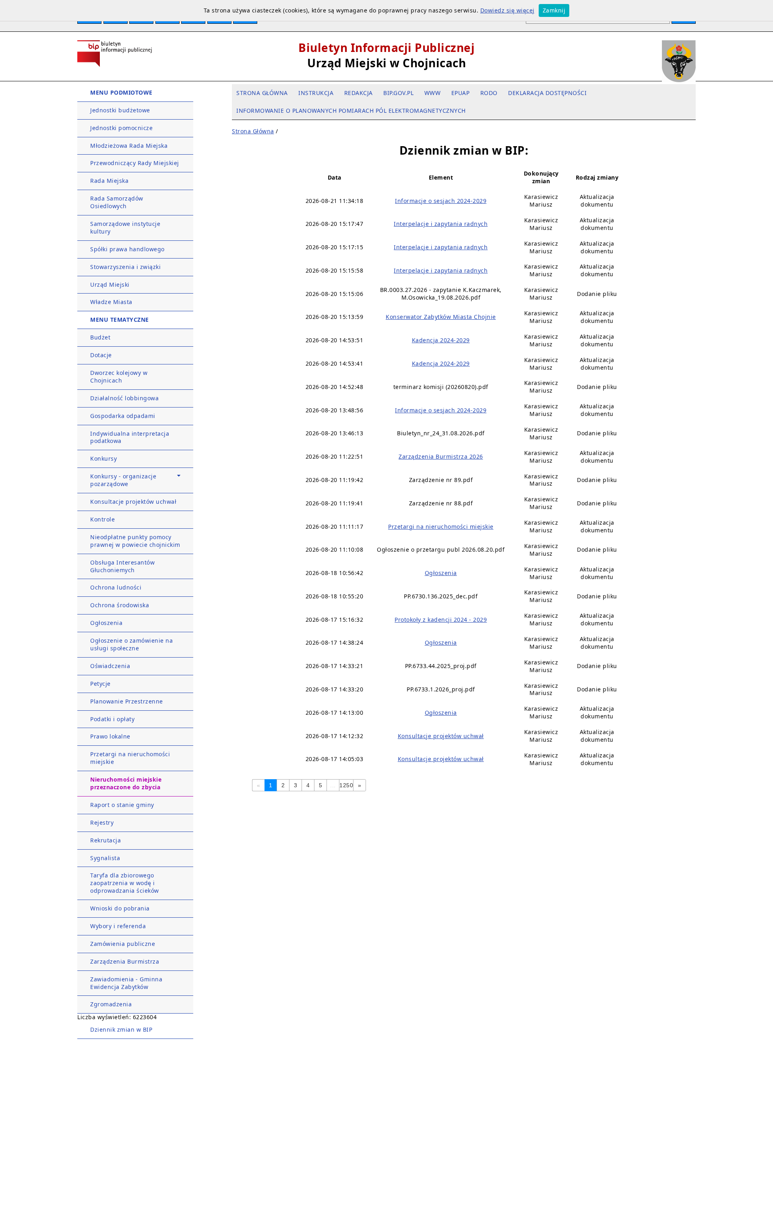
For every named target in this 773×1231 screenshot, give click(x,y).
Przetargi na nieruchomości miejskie (130, 757)
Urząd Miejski (110, 284)
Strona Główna (253, 131)
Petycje (100, 683)
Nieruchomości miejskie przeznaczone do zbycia (125, 783)
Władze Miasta (111, 302)
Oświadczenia (110, 666)
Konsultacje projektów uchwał (133, 501)
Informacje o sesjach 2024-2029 (440, 201)
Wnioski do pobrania (120, 908)
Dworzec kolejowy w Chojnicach (118, 376)
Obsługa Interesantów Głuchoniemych (122, 566)
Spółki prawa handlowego (127, 249)
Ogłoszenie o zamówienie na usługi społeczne (131, 644)
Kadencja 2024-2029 (441, 340)
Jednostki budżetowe (120, 110)
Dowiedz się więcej (507, 10)
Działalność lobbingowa (124, 398)
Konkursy (103, 458)
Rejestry (102, 822)
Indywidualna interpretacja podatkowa (129, 437)
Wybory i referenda (118, 926)
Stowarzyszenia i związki (125, 267)
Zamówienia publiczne (122, 944)
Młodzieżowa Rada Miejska (128, 145)
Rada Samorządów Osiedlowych (116, 202)
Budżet (100, 337)
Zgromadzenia (111, 1004)
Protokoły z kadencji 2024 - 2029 (441, 619)
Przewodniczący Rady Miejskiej (134, 163)
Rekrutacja (105, 840)
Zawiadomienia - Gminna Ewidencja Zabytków (126, 983)
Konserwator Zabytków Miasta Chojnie (441, 317)
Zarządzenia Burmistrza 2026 (441, 456)
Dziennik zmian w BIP (121, 1029)
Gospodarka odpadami (122, 416)
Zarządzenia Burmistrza (124, 961)
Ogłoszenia (106, 623)
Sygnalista (105, 858)
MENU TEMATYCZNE (119, 319)
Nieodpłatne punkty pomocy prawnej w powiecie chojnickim (135, 540)
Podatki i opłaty (112, 719)
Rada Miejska (109, 180)
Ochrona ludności (115, 587)
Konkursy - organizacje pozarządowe (123, 480)
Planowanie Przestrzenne (126, 701)
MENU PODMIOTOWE (121, 92)
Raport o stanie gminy (122, 805)
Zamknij (554, 10)
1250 (346, 785)
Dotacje (101, 355)
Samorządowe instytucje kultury (125, 227)
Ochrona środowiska (119, 605)
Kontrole (102, 519)
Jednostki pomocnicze (121, 128)
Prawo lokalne (110, 736)
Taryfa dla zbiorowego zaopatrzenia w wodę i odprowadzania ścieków (124, 882)
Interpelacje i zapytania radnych (441, 224)
